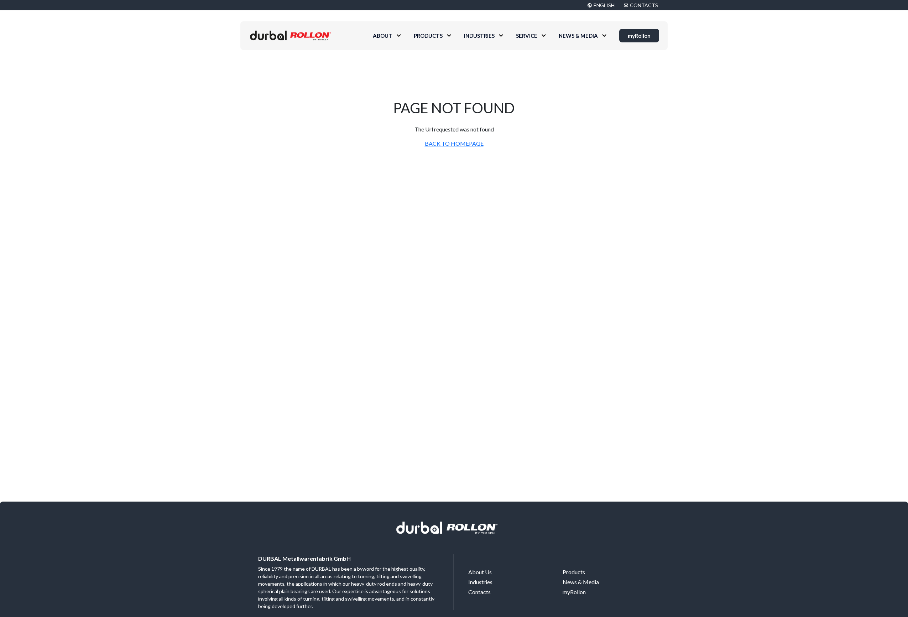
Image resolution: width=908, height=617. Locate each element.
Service (526, 35)
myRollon (639, 35)
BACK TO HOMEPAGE (454, 143)
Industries (479, 35)
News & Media (578, 35)
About (382, 35)
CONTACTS (644, 5)
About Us (480, 572)
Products (428, 35)
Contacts (479, 592)
